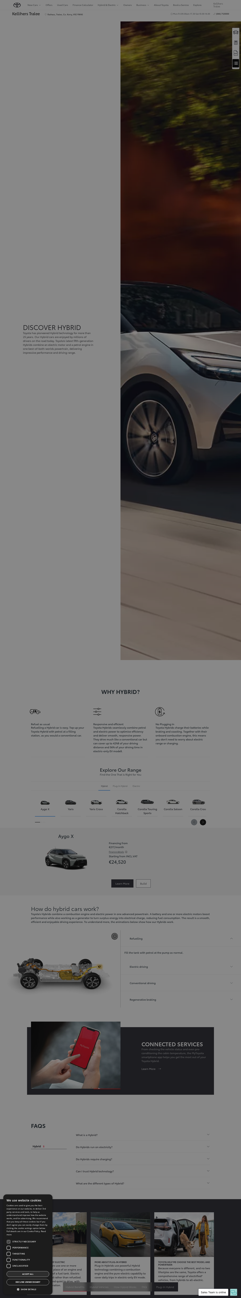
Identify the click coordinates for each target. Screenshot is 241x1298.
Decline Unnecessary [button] (28, 1282)
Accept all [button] (27, 1274)
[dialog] (27, 1244)
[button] (28, 1289)
